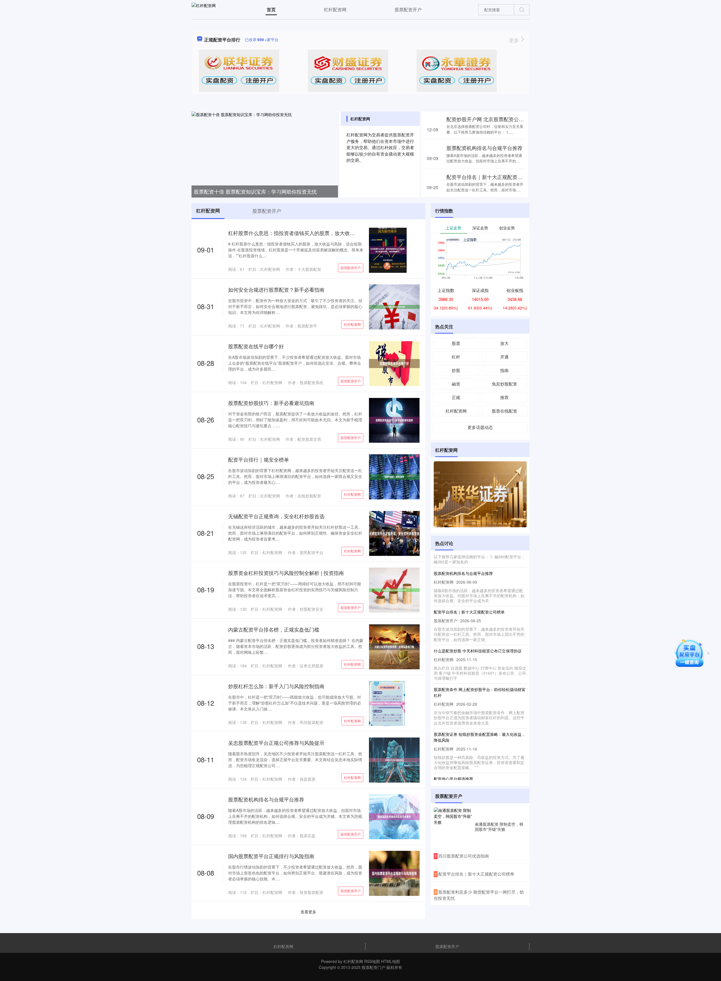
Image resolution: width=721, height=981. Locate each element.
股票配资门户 (373, 967)
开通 (504, 357)
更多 (514, 40)
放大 (504, 343)
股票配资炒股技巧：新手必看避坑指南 (271, 402)
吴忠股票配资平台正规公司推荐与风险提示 (276, 742)
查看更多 (308, 911)
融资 (456, 384)
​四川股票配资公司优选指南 (463, 856)
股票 (456, 343)
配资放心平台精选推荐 (453, 767)
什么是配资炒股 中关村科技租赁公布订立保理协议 (478, 639)
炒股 (456, 370)
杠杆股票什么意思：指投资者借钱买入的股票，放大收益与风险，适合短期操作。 (319, 232)
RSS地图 (372, 961)
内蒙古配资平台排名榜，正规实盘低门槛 (273, 629)
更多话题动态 (480, 427)
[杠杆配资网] (204, 9)
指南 (504, 370)
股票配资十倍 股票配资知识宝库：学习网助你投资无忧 (255, 191)
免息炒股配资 (504, 384)
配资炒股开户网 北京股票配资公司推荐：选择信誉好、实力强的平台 (523, 119)
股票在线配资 (504, 411)
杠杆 (456, 357)
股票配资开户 (408, 9)
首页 (271, 9)
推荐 (504, 397)
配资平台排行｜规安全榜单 (258, 459)
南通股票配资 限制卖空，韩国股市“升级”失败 (499, 826)
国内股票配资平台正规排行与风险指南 (271, 856)
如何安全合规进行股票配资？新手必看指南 (276, 289)
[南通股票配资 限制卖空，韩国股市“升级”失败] (453, 826)
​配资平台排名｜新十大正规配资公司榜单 (476, 874)
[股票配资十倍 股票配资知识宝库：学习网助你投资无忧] (265, 154)
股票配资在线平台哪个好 (256, 346)
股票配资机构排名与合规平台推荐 (484, 147)
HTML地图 (390, 961)
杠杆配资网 (335, 9)
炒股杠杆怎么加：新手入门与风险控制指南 (276, 686)
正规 (456, 397)
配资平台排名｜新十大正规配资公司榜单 (492, 176)
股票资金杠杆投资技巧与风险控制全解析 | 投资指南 (286, 572)
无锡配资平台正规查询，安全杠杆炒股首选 (276, 516)
